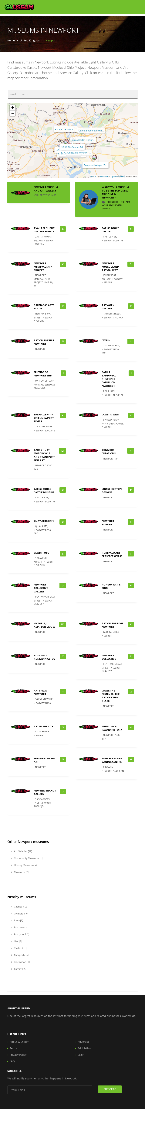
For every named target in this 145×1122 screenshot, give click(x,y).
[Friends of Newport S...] (94, 157)
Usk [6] (17, 941)
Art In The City (43, 726)
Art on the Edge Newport (112, 625)
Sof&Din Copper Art (72, 147)
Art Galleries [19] (22, 851)
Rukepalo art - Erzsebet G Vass (112, 554)
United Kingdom (30, 40)
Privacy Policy (18, 1054)
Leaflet (93, 176)
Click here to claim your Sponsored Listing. (116, 205)
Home (11, 40)
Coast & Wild (110, 414)
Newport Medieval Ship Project (43, 267)
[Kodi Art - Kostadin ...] (64, 121)
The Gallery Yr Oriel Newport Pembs (44, 418)
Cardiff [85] (19, 969)
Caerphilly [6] (21, 955)
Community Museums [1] (27, 858)
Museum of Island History (112, 728)
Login (81, 1054)
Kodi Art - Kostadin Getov (44, 657)
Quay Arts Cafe (44, 521)
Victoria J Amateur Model (44, 625)
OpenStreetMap (118, 176)
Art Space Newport (40, 692)
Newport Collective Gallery (41, 588)
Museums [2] (21, 872)
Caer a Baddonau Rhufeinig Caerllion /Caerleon (109, 379)
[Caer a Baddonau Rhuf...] (90, 123)
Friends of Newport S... (95, 165)
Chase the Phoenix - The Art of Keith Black (111, 696)
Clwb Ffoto (41, 552)
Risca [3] (18, 920)
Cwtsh (106, 340)
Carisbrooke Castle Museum (44, 490)
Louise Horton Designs (112, 490)
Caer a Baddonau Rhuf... (91, 130)
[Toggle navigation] (135, 8)
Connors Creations (109, 451)
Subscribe (110, 1089)
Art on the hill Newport (44, 342)
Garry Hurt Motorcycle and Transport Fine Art (44, 455)
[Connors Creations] (66, 142)
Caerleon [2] (20, 906)
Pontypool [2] (21, 934)
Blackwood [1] (21, 962)
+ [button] (12, 107)
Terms (14, 1048)
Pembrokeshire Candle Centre (112, 760)
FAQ (12, 1061)
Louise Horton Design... (83, 139)
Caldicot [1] (19, 948)
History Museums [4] (25, 865)
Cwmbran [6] (20, 913)
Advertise (83, 1041)
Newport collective (109, 657)
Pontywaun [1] (21, 927)
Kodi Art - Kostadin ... (65, 129)
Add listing (84, 1048)
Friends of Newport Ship (43, 373)
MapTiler (104, 176)
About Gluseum (19, 1041)
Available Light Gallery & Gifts (44, 229)
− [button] (12, 113)
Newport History (108, 522)
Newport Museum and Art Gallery (46, 188)
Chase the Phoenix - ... (79, 152)
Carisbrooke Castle (110, 229)
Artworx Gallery (108, 306)
